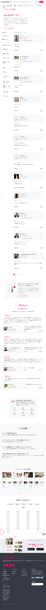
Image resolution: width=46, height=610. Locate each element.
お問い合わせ (24, 575)
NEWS (13, 573)
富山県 (18, 511)
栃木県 (8, 526)
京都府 (23, 507)
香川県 (28, 528)
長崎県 (38, 519)
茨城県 (8, 524)
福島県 (8, 522)
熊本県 (38, 521)
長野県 (18, 519)
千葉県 (8, 530)
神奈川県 (24, 504)
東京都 (17, 504)
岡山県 (28, 521)
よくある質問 (24, 573)
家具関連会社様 (6, 590)
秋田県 (8, 519)
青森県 (8, 513)
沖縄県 (38, 528)
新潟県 (8, 532)
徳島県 (28, 526)
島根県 (28, 519)
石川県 (18, 513)
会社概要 (5, 571)
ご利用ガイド (24, 571)
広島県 (28, 522)
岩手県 (8, 515)
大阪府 (37, 504)
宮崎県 (38, 524)
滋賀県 (18, 528)
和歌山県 (28, 515)
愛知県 (18, 524)
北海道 (8, 511)
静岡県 (18, 522)
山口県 (28, 524)
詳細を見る (26, 405)
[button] (14, 409)
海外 (38, 530)
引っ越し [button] (19, 5)
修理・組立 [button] (9, 5)
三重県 (18, 526)
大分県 (38, 522)
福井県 (18, 515)
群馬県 (8, 528)
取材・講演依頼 (6, 592)
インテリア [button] (25, 5)
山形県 (8, 521)
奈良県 (28, 513)
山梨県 (18, 517)
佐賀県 (38, 517)
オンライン (38, 532)
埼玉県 (30, 504)
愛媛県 (38, 511)
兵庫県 (28, 511)
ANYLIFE (14, 571)
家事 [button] (15, 5)
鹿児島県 (38, 526)
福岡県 (38, 515)
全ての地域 (9, 504)
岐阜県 (18, 521)
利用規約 (5, 573)
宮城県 (8, 517)
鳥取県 (28, 517)
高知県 (38, 513)
